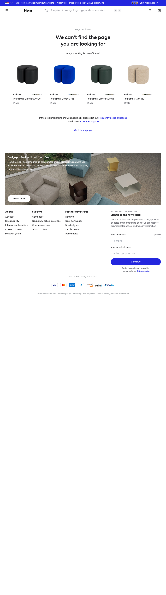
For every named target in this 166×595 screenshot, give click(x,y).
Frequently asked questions (112, 118)
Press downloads (73, 221)
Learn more (19, 198)
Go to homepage (83, 130)
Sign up (90, 3)
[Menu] (6, 10)
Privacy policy (143, 271)
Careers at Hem (13, 229)
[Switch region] (9, 3)
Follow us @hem (13, 233)
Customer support (89, 121)
